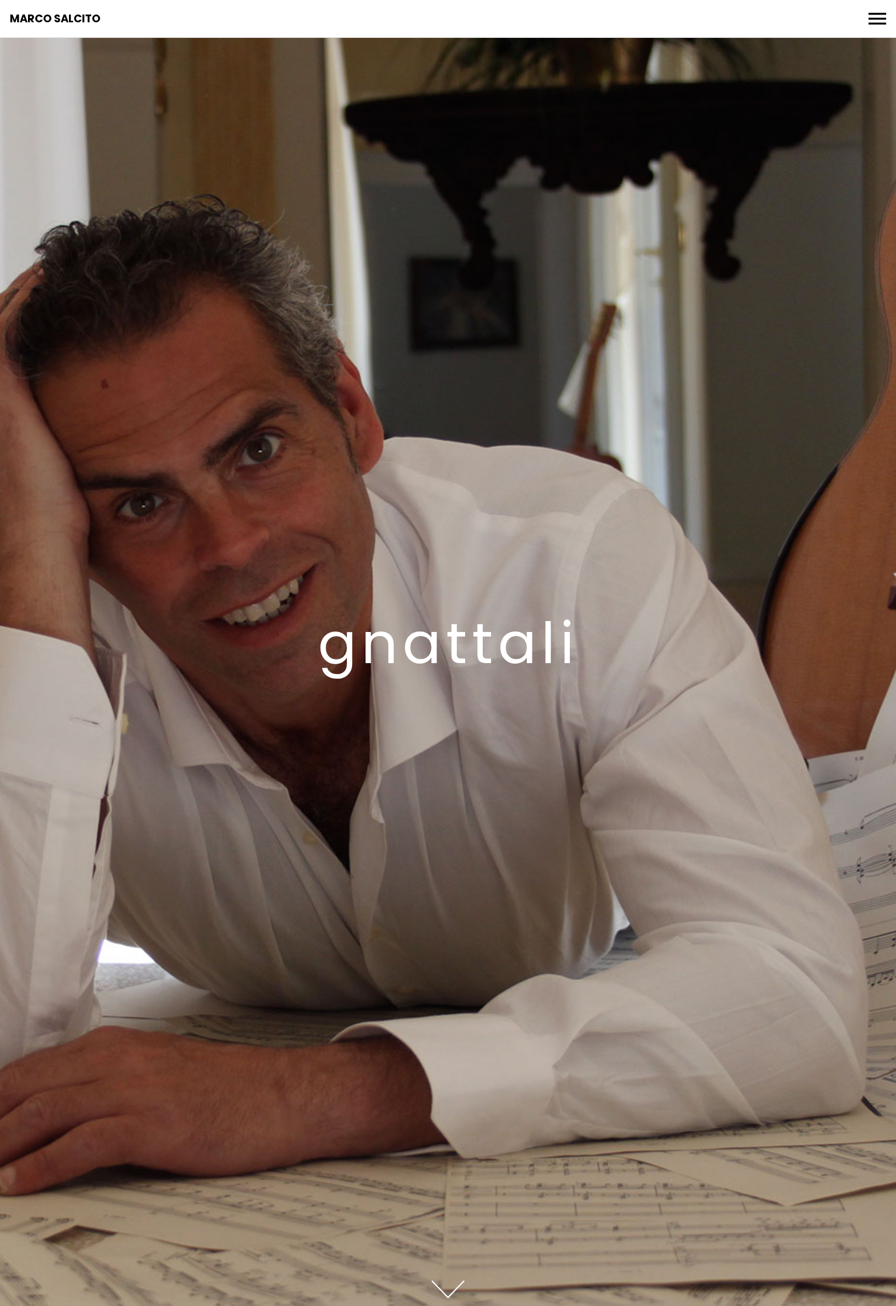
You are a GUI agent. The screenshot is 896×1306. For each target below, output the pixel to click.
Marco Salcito (55, 18)
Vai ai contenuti (448, 1289)
